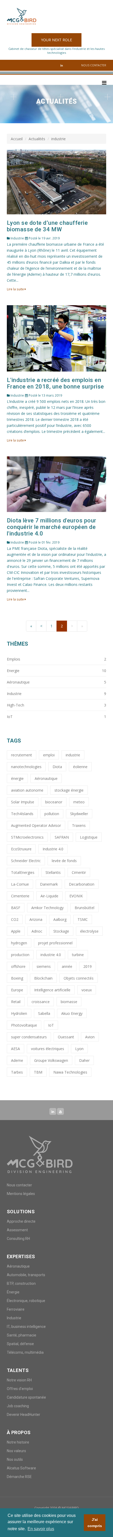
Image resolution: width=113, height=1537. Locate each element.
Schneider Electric (26, 860)
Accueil (17, 138)
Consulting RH (18, 1238)
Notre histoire (18, 1442)
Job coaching (18, 1406)
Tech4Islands (22, 813)
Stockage (61, 931)
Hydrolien (19, 1013)
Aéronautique (46, 778)
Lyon (79, 1048)
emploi (49, 754)
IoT (51, 1025)
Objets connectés (79, 978)
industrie (73, 754)
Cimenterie (20, 895)
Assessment (17, 1230)
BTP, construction (21, 1283)
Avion (90, 1036)
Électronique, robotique (26, 1301)
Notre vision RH (19, 1380)
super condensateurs (29, 1036)
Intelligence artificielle (52, 989)
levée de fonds (64, 860)
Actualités (37, 138)
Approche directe (21, 1221)
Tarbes (17, 1072)
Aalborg (59, 919)
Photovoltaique (24, 1025)
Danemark (49, 884)
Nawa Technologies (70, 1072)
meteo (79, 801)
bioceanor (53, 801)
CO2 (14, 919)
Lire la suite (16, 289)
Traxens (79, 825)
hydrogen (19, 942)
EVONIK (76, 895)
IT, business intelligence (26, 1326)
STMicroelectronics (27, 837)
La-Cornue (20, 884)
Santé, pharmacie (21, 1335)
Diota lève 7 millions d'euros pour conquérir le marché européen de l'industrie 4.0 (51, 527)
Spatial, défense (20, 1344)
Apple (15, 931)
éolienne (80, 766)
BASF (15, 907)
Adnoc (37, 931)
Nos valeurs (16, 1451)
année (67, 966)
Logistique (88, 837)
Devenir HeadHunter (23, 1414)
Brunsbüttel (84, 907)
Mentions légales (21, 1194)
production (20, 954)
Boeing (17, 978)
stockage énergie (69, 790)
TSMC (83, 919)
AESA (15, 1048)
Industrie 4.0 (53, 848)
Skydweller (79, 813)
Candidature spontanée (26, 1397)
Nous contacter (93, 65)
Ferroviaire (15, 1309)
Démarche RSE (19, 1477)
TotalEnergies (22, 872)
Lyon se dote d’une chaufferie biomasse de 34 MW (47, 226)
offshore (18, 966)
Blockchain (43, 978)
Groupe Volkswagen (51, 1060)
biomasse (69, 1001)
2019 (87, 966)
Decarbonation (81, 884)
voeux (86, 989)
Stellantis (53, 872)
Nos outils (15, 1459)
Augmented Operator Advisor (36, 825)
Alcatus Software (21, 1468)
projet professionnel (55, 942)
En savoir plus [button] (41, 1529)
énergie (17, 778)
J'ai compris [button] (95, 1522)
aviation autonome (27, 790)
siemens (44, 966)
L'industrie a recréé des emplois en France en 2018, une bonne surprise (55, 383)
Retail (15, 1001)
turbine (78, 954)
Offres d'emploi (20, 1389)
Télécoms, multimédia (25, 1352)
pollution (51, 813)
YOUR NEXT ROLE (56, 39)
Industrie (14, 1318)
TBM (38, 1072)
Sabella (44, 1013)
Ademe (17, 1060)
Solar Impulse (22, 801)
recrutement (21, 754)
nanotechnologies (26, 766)
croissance (41, 1001)
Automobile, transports (26, 1275)
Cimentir (79, 872)
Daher (84, 1060)
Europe (17, 989)
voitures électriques (47, 1048)
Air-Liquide (49, 895)
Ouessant (66, 1036)
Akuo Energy (72, 1013)
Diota (57, 766)
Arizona (35, 919)
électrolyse (89, 931)
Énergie (13, 1292)
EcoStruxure (21, 848)
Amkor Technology (47, 907)
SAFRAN (62, 837)
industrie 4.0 (50, 954)
